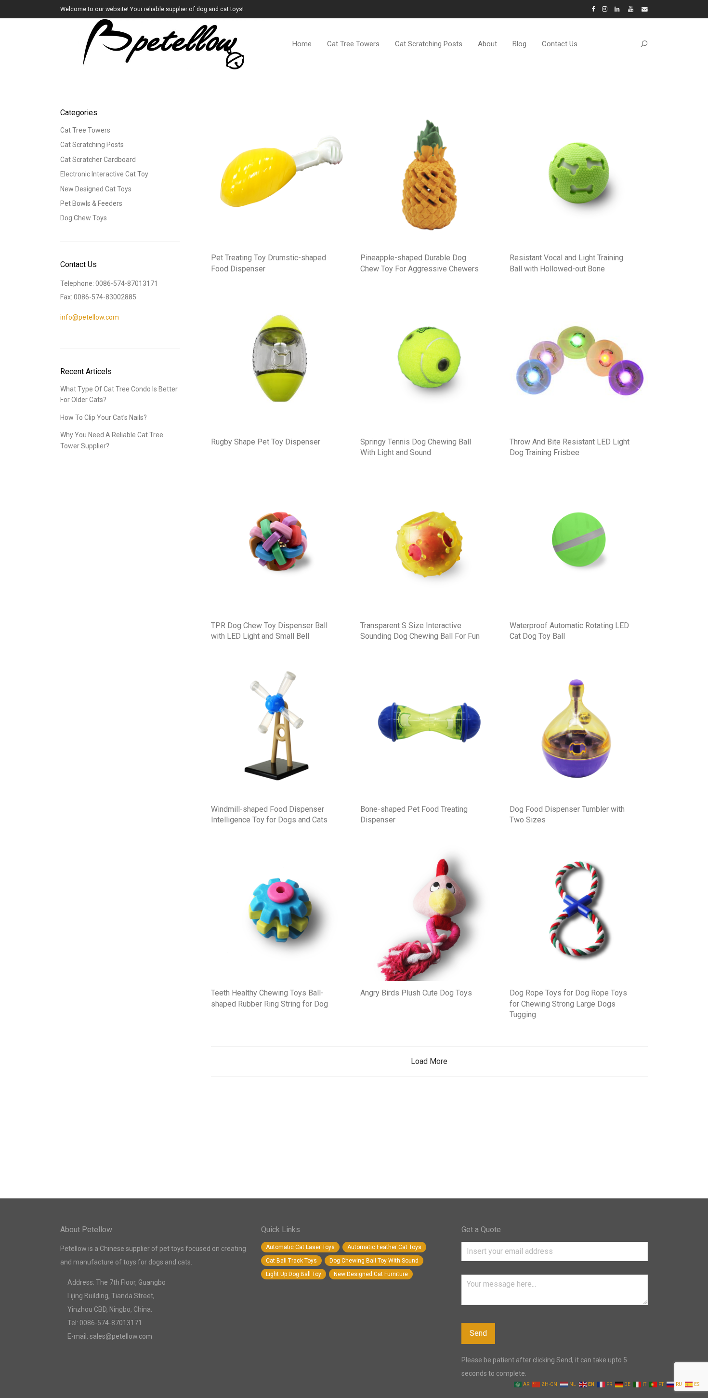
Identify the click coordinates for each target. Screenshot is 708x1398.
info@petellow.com (89, 317)
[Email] (645, 9)
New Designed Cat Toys (95, 189)
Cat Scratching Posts (428, 44)
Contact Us (559, 44)
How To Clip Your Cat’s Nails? (103, 417)
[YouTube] (631, 9)
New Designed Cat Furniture (371, 1274)
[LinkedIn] (618, 9)
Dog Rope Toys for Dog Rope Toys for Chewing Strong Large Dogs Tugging (568, 1003)
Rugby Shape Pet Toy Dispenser (265, 441)
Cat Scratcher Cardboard (98, 159)
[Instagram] (604, 9)
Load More (429, 1061)
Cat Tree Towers (353, 44)
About (487, 44)
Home (302, 44)
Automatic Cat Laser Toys (300, 1247)
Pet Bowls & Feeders (91, 203)
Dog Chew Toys (83, 218)
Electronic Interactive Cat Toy (104, 174)
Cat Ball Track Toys (291, 1260)
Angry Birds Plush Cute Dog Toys (416, 992)
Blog (519, 44)
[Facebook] (593, 9)
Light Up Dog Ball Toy (293, 1274)
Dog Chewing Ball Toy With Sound (374, 1260)
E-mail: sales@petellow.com (109, 1336)
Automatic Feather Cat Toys (384, 1247)
